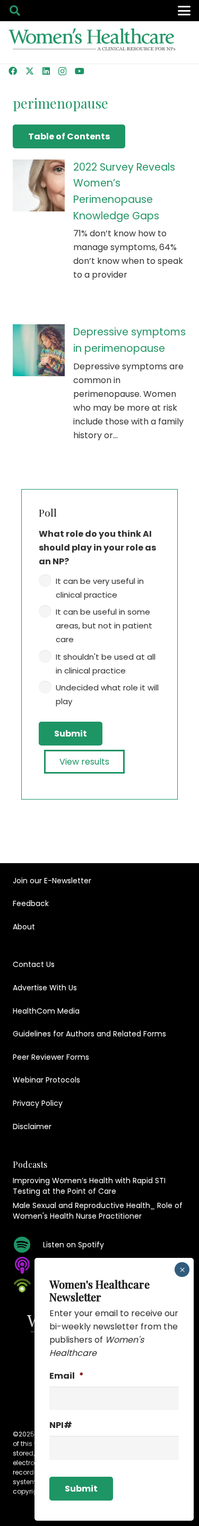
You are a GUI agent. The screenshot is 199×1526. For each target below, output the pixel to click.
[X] (29, 71)
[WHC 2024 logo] (92, 42)
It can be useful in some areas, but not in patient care (104, 625)
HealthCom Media (46, 1011)
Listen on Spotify (73, 1244)
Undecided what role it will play (107, 694)
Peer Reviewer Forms (51, 1057)
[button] (15, 10)
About (24, 926)
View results (84, 762)
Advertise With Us (45, 987)
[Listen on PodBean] (28, 1285)
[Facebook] (12, 71)
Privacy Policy (38, 1103)
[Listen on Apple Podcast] (28, 1265)
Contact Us (34, 964)
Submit (70, 733)
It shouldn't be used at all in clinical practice (105, 663)
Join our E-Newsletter (52, 880)
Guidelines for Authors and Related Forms (89, 1033)
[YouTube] (79, 71)
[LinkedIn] (46, 71)
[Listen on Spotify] (28, 1244)
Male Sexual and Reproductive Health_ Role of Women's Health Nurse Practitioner (98, 1210)
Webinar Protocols (46, 1080)
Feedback (31, 903)
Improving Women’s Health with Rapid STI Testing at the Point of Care (89, 1185)
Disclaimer (32, 1126)
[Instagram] (62, 71)
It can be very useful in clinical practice (100, 587)
